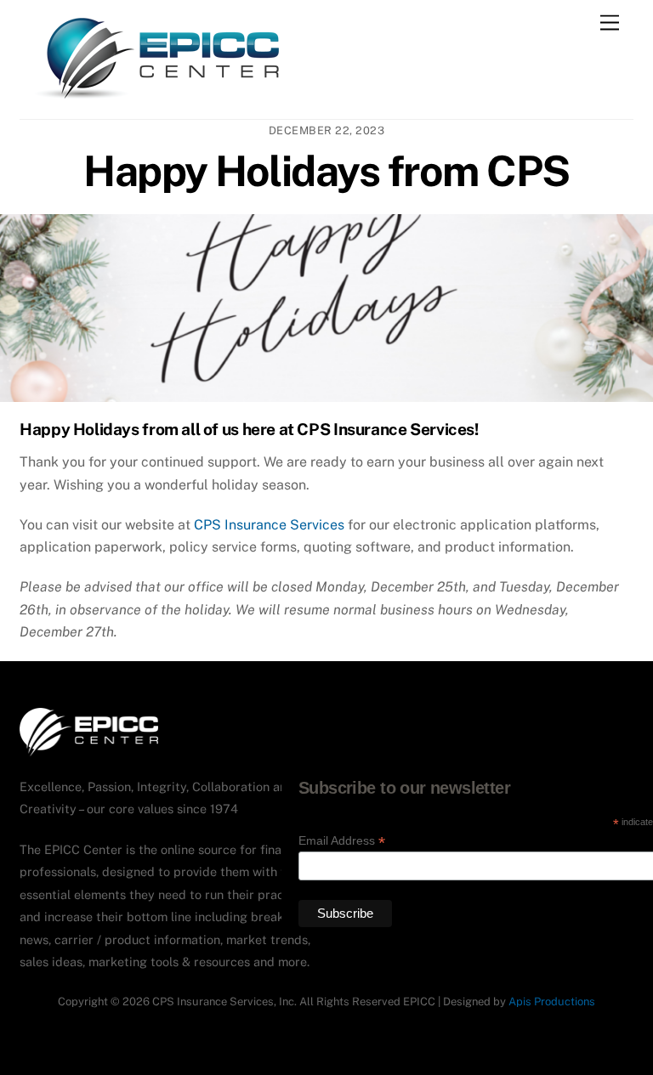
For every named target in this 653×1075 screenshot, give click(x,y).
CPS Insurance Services (269, 525)
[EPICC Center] (158, 98)
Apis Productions (551, 1001)
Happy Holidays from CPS (326, 170)
